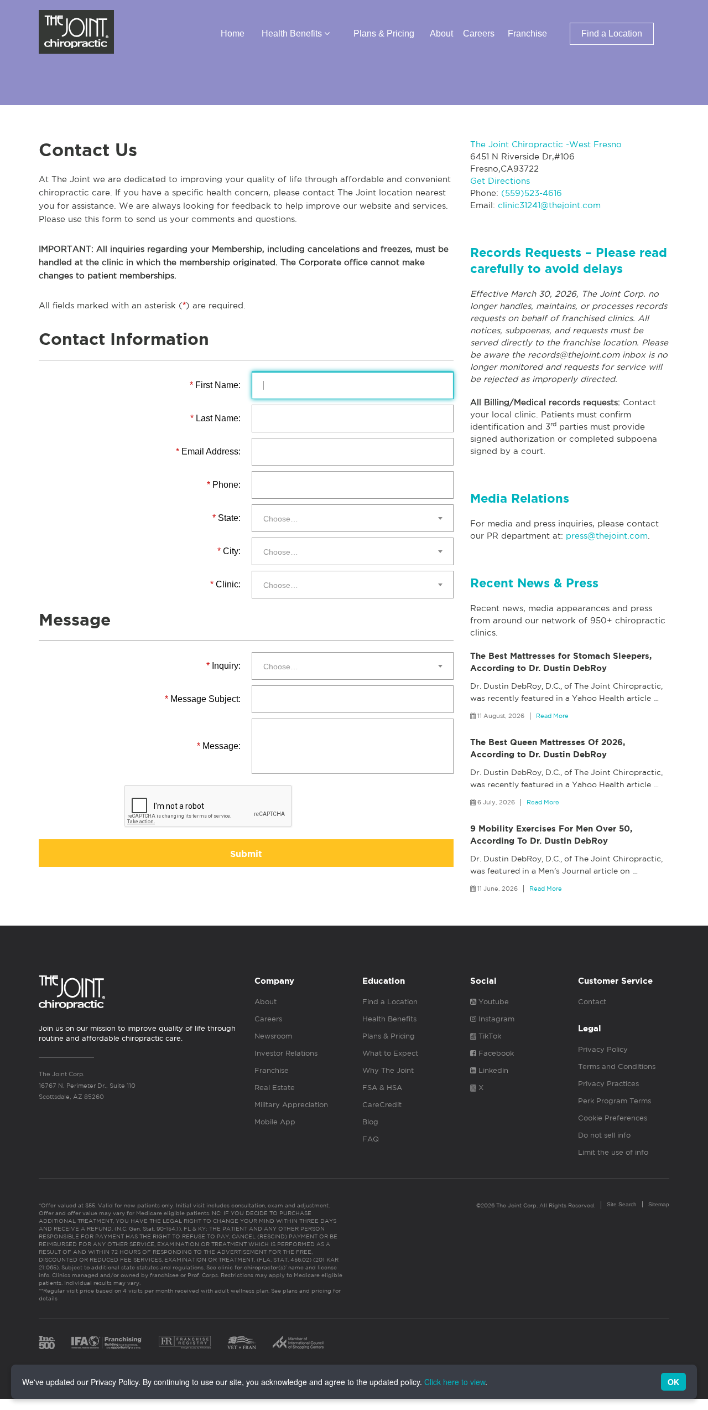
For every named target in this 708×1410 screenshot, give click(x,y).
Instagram (495, 1019)
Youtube (492, 1002)
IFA (106, 1342)
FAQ (370, 1139)
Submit (246, 854)
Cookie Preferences (612, 1118)
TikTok (488, 1036)
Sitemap (658, 1204)
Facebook (495, 1053)
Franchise (527, 33)
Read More (552, 715)
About (441, 33)
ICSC (298, 1342)
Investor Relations (285, 1053)
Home (232, 33)
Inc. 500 (47, 1342)
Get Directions (500, 180)
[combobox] (353, 518)
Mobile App (274, 1122)
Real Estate (274, 1087)
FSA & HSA (382, 1087)
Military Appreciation (291, 1105)
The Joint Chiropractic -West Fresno (546, 144)
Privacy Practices (608, 1084)
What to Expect (390, 1053)
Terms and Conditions (616, 1066)
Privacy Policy (603, 1049)
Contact (592, 1002)
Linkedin (492, 1070)
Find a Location (611, 33)
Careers (478, 33)
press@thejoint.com (607, 535)
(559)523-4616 (531, 193)
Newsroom (273, 1036)
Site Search (622, 1204)
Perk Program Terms (614, 1101)
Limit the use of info (613, 1152)
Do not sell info (604, 1135)
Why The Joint (388, 1070)
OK (673, 1381)
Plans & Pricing (383, 33)
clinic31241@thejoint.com (549, 205)
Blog (370, 1122)
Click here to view (454, 1381)
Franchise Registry (185, 1342)
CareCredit (382, 1105)
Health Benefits (293, 33)
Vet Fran (241, 1342)
